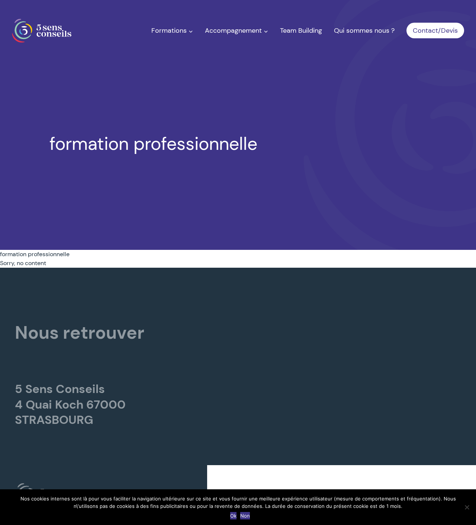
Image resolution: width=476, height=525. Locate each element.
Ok (233, 516)
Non (245, 516)
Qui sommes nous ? (364, 30)
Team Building (301, 30)
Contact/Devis (435, 30)
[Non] (466, 507)
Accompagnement (234, 30)
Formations (170, 30)
